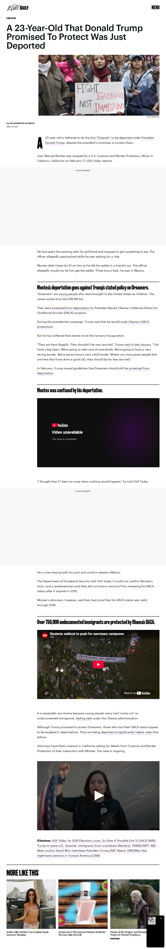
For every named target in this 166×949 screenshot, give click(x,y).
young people (68, 294)
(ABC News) (117, 850)
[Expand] (150, 918)
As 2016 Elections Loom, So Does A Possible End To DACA (107, 840)
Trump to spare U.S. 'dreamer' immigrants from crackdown (77, 845)
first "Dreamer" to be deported (110, 137)
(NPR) (151, 840)
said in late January (137, 344)
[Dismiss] (160, 918)
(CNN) (95, 855)
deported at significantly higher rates (127, 732)
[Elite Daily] (17, 7)
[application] (98, 795)
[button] (98, 795)
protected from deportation (70, 308)
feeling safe (84, 718)
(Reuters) (123, 845)
